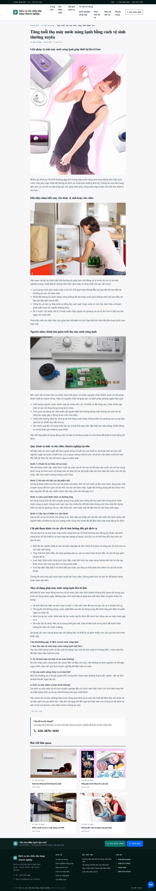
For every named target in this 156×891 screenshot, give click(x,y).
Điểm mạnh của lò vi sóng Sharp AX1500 (48, 827)
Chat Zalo (136, 843)
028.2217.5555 (137, 2)
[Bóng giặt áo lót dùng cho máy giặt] (102, 763)
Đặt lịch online (124, 871)
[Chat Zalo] (151, 884)
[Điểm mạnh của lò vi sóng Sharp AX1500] (53, 807)
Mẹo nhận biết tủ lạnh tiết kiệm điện (96, 868)
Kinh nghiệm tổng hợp (84, 13)
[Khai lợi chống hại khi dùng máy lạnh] (53, 763)
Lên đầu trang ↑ (137, 888)
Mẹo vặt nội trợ (107, 13)
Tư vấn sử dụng (86, 6)
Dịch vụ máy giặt (62, 875)
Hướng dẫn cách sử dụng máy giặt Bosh (96, 827)
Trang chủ (52, 8)
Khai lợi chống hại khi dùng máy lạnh (46, 783)
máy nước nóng (37, 711)
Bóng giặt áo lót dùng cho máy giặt (94, 783)
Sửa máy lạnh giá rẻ (90, 872)
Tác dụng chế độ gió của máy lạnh (95, 865)
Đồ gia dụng (118, 13)
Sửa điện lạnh (60, 9)
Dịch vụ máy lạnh (62, 871)
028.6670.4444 (124, 2)
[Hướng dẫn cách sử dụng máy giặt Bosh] (102, 807)
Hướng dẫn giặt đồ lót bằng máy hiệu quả (97, 860)
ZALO (112, 2)
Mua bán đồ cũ (97, 15)
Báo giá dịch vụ (71, 8)
